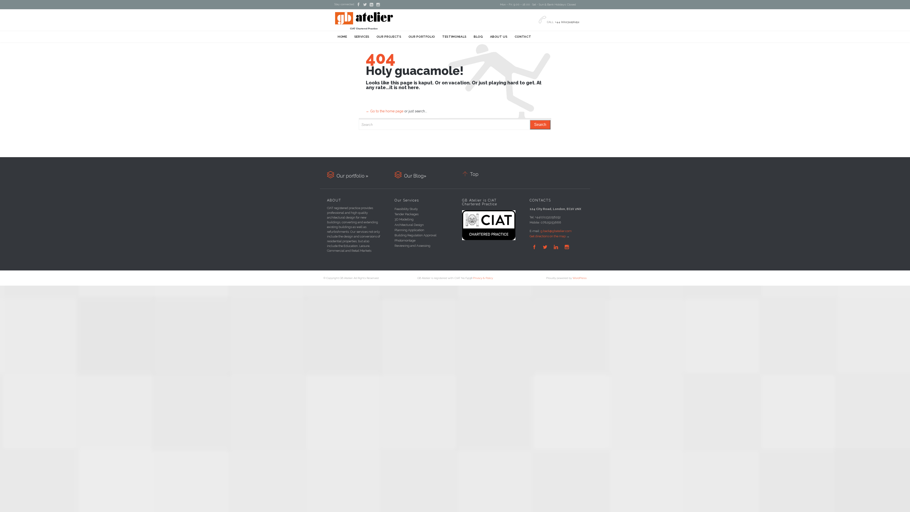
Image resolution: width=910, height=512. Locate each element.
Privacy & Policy (483, 278)
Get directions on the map (548, 236)
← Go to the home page (384, 111)
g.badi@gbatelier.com (556, 231)
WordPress (580, 278)
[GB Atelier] (363, 18)
